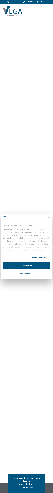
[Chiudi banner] (49, 217)
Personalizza (25, 274)
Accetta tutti (26, 266)
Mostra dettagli (38, 258)
